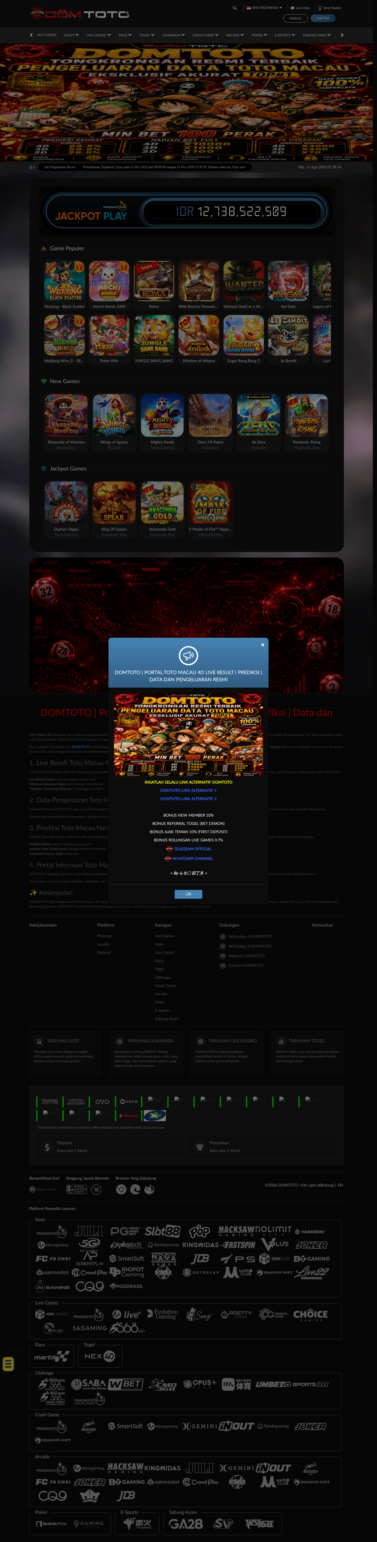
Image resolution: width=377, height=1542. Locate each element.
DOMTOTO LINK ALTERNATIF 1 (188, 791)
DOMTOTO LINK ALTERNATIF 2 (188, 799)
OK (188, 894)
